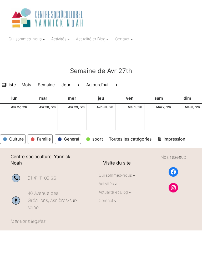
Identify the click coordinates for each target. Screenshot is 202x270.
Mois (26, 84)
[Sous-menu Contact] (131, 39)
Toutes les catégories (130, 139)
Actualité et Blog (90, 38)
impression (173, 139)
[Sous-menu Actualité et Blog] (107, 39)
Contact (122, 38)
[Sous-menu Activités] (68, 39)
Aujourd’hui (97, 84)
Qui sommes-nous (25, 38)
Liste (11, 86)
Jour (66, 84)
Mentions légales (28, 221)
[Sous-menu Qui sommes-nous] (44, 39)
